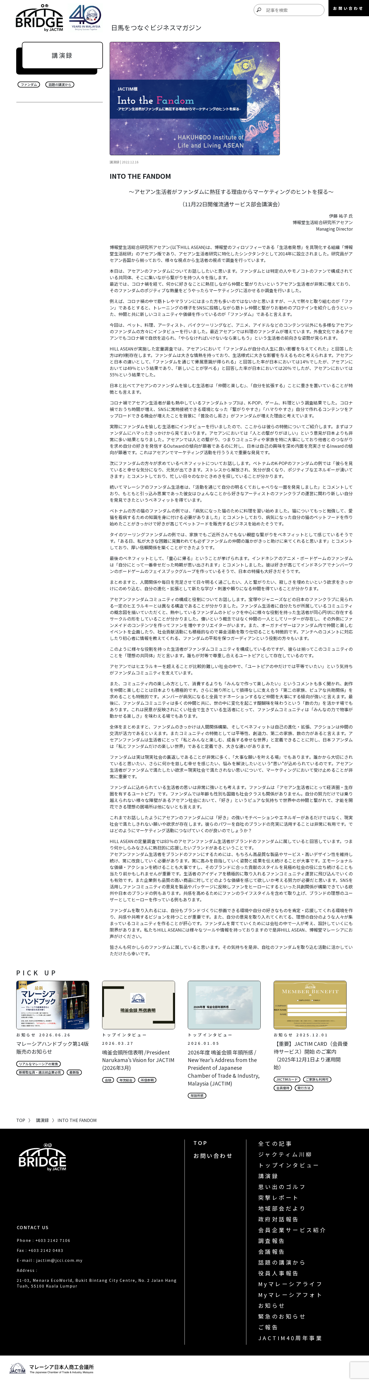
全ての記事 (275, 1143)
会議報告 (272, 1251)
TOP (200, 1143)
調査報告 (272, 1241)
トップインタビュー (289, 1165)
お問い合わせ (213, 1155)
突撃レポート (279, 1197)
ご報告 (268, 1327)
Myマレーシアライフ (290, 1284)
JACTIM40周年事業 (290, 1338)
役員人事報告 (279, 1273)
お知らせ (272, 1305)
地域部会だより (282, 1208)
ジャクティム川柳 (285, 1154)
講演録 (268, 1176)
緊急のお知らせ (282, 1316)
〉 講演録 (37, 1120)
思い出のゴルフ (282, 1187)
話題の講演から (282, 1262)
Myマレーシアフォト (290, 1295)
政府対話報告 (279, 1219)
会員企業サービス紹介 (292, 1230)
